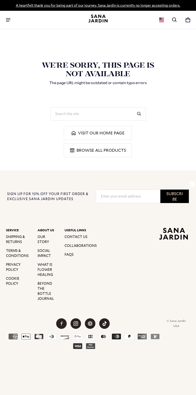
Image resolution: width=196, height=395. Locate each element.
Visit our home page (101, 133)
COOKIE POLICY (12, 281)
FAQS (69, 254)
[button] (174, 20)
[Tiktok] (104, 323)
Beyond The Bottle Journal (46, 291)
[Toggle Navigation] (8, 20)
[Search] (139, 114)
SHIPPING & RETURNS (15, 239)
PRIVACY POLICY (13, 267)
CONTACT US (76, 236)
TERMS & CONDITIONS (17, 253)
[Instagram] (76, 323)
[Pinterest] (90, 323)
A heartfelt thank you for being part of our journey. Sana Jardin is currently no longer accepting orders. (98, 5)
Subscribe (174, 196)
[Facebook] (61, 323)
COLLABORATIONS (81, 245)
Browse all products (101, 150)
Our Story (43, 239)
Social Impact (44, 253)
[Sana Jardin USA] (98, 19)
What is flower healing (45, 269)
